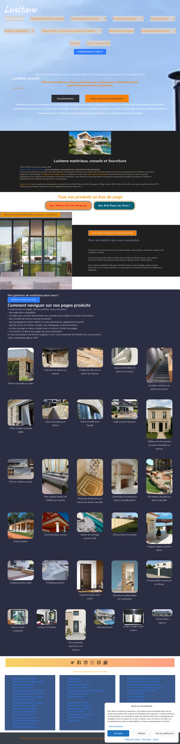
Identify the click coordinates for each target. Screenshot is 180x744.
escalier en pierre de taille (24, 705)
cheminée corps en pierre (24, 723)
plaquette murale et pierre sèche (28, 681)
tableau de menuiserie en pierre (27, 696)
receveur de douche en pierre (26, 720)
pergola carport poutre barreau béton (85, 690)
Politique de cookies (132, 739)
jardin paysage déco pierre (25, 726)
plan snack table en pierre (25, 711)
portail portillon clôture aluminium (143, 681)
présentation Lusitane (77, 702)
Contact (156, 739)
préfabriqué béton (76, 696)
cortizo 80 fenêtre (136, 699)
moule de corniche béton (79, 684)
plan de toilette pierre (23, 714)
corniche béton (74, 681)
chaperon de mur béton (78, 693)
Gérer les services (116, 726)
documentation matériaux (79, 714)
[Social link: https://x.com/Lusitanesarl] (73, 662)
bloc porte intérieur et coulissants (143, 678)
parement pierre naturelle (25, 678)
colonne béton (74, 678)
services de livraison (76, 717)
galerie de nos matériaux (79, 708)
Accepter (118, 733)
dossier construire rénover (79, 705)
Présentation (146, 739)
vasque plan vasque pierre (25, 717)
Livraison (74, 43)
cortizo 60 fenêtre (136, 693)
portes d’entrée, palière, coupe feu (143, 684)
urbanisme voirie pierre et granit (28, 702)
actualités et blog (75, 711)
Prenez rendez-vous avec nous (32, 169)
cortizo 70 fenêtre (136, 696)
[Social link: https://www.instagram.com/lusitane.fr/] (93, 662)
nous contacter (74, 720)
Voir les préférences (165, 733)
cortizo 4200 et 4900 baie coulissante (145, 687)
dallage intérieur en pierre (25, 708)
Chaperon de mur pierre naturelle (28, 690)
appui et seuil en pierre (23, 687)
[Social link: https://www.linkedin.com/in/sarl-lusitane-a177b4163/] (86, 662)
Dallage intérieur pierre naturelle (28, 693)
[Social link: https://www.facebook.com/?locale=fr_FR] (80, 662)
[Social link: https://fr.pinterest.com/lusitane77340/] (100, 662)
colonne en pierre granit (24, 699)
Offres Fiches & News (121, 31)
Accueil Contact (14, 18)
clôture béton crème (76, 687)
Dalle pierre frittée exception (47, 18)
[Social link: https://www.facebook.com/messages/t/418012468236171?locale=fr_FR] (106, 662)
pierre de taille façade (23, 684)
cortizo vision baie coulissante (141, 690)
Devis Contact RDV (99, 43)
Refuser (141, 733)
